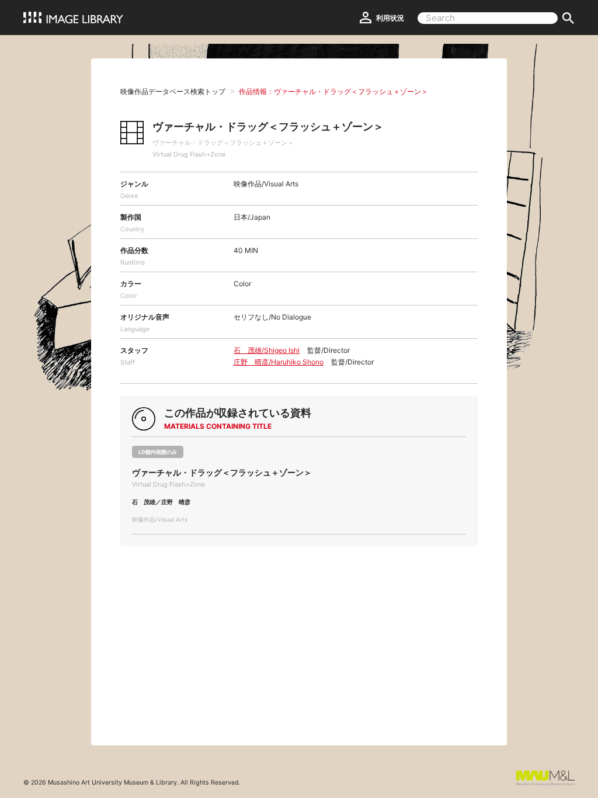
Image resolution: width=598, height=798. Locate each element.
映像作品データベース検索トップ (172, 91)
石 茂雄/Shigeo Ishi (267, 350)
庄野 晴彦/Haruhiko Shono (279, 362)
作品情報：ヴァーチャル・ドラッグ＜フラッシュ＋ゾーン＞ (333, 91)
